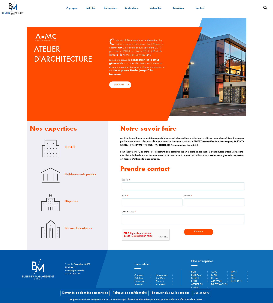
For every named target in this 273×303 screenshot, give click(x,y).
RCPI (193, 272)
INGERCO (236, 281)
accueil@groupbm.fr (74, 271)
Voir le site (119, 85)
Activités (90, 8)
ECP (233, 278)
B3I (232, 275)
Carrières (178, 8)
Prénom (188, 196)
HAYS (234, 272)
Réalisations (131, 8)
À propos (71, 8)
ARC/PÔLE (216, 281)
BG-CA (214, 278)
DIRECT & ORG (219, 284)
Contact (199, 8)
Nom (125, 196)
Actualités (155, 8)
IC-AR (214, 275)
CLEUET (195, 278)
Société (126, 180)
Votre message (129, 212)
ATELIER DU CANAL (197, 286)
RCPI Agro (196, 275)
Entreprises (110, 8)
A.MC (214, 272)
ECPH (194, 281)
